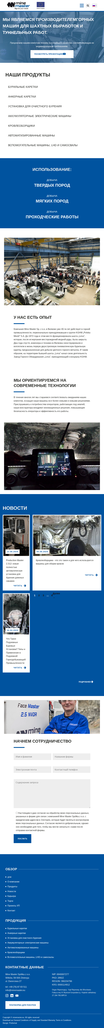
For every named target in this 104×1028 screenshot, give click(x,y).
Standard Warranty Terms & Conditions (56, 1020)
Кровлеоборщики (21, 125)
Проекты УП (13, 906)
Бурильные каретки (23, 86)
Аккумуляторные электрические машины (39, 116)
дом (9, 877)
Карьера (11, 896)
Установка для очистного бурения (35, 106)
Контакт (11, 910)
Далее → (56, 595)
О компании (13, 882)
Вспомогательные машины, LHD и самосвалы (43, 145)
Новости (11, 891)
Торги (10, 901)
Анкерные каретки (22, 96)
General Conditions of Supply (25, 1020)
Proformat (13, 1023)
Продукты (12, 886)
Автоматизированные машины (31, 135)
